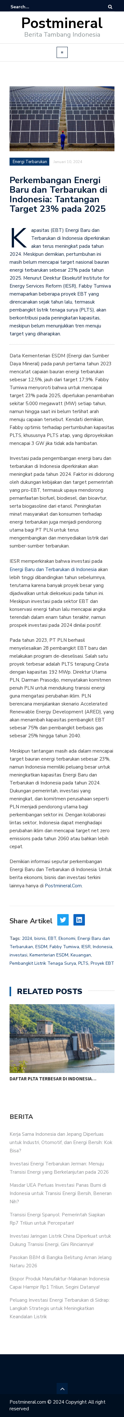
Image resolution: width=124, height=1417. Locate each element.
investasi (18, 955)
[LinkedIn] (79, 920)
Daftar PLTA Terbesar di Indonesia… (53, 1079)
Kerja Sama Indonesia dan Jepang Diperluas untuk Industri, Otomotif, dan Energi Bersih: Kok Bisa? (61, 1142)
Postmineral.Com (63, 886)
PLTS (83, 963)
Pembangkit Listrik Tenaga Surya (43, 963)
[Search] (110, 7)
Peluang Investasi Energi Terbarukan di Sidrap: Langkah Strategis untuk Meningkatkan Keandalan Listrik (60, 1308)
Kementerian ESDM (49, 955)
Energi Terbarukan (30, 162)
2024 (27, 938)
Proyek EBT (102, 963)
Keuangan (81, 955)
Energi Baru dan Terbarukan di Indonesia (53, 569)
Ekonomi (67, 938)
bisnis (40, 938)
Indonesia (102, 947)
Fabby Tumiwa (64, 947)
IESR (86, 947)
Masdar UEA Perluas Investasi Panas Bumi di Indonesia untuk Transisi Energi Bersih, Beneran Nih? (61, 1193)
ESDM (41, 947)
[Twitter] (63, 920)
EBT (52, 938)
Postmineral (62, 23)
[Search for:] (30, 7)
